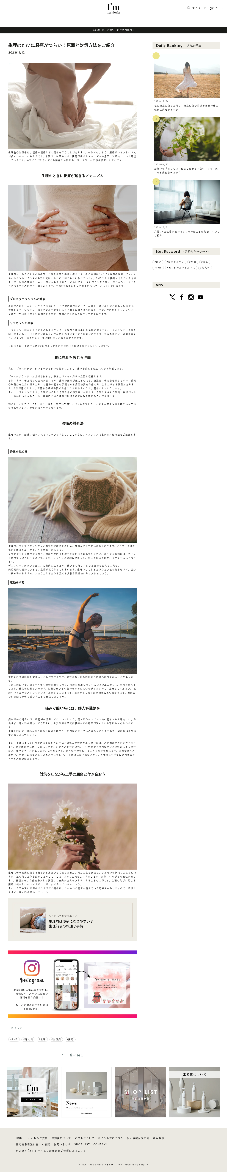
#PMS (14, 1039)
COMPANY (100, 1144)
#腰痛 (70, 1039)
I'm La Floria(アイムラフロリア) (106, 1165)
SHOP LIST (82, 1144)
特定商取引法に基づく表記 (33, 1144)
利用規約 (158, 1138)
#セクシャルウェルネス (181, 268)
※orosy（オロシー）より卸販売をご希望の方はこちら (51, 1150)
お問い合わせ (62, 1144)
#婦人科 (28, 1039)
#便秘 (157, 262)
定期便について (61, 1138)
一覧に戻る (75, 1055)
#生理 (42, 1039)
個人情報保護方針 (138, 1138)
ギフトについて (85, 1138)
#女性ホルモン (175, 262)
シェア (18, 1028)
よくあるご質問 (38, 1138)
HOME (20, 1138)
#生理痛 (56, 1039)
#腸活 (204, 262)
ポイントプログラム (110, 1138)
